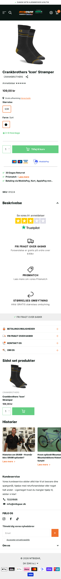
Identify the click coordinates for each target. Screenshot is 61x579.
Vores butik (26, 98)
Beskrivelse (12, 203)
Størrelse (7, 102)
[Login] (51, 12)
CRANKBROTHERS (13, 76)
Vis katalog (4, 12)
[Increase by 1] (10, 146)
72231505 (12, 499)
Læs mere (8, 461)
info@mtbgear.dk (16, 504)
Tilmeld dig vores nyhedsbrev (18, 526)
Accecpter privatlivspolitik (18, 540)
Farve (8, 117)
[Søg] (10, 12)
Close (30, 545)
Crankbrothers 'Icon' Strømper (14, 398)
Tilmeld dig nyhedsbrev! (54, 533)
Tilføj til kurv (38, 149)
